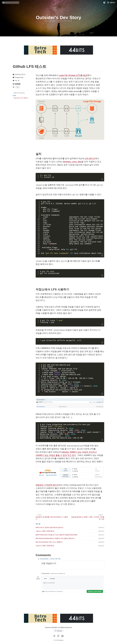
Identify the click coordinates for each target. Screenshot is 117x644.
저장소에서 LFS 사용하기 (21, 98)
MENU (112, 3)
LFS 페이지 (90, 158)
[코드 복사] (102, 179)
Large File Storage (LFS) (70, 75)
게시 (17, 87)
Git (16, 80)
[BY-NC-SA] (18, 84)
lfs (18, 80)
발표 (85, 75)
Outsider (60, 640)
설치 (15, 95)
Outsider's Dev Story (58, 17)
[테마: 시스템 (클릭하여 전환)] (104, 3)
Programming (19, 77)
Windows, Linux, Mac (72, 162)
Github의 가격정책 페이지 (47, 485)
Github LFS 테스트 (29, 66)
